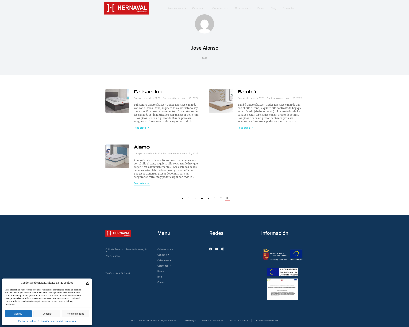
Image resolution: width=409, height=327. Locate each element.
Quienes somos (176, 8)
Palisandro (148, 91)
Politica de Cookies (238, 320)
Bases (260, 8)
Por (171, 98)
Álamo (142, 147)
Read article (140, 127)
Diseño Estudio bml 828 (266, 320)
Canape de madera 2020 (147, 98)
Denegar (46, 313)
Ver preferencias (75, 313)
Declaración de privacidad (50, 321)
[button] (87, 282)
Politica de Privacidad (212, 320)
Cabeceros (218, 8)
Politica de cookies (27, 321)
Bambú (247, 91)
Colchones (241, 8)
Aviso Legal (190, 320)
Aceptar (18, 313)
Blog (273, 8)
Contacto (288, 8)
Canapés (197, 8)
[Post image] (117, 101)
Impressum (70, 321)
